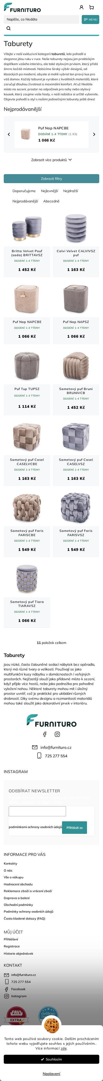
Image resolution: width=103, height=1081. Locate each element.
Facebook (44, 734)
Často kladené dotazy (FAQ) (24, 918)
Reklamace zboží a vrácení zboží (28, 891)
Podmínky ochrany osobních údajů (28, 911)
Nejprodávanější (25, 201)
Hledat (10, 28)
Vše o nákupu (13, 877)
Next (94, 134)
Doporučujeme (24, 191)
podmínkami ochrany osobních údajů (35, 827)
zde (64, 1048)
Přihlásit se (74, 828)
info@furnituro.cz (56, 747)
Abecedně (51, 201)
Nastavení (51, 1073)
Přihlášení (11, 939)
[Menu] (90, 19)
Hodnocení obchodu (18, 884)
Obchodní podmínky (18, 905)
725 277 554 (56, 756)
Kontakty (10, 863)
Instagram (57, 734)
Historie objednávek (18, 953)
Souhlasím (54, 1059)
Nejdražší (70, 191)
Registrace (12, 946)
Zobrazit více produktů (49, 160)
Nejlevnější (49, 191)
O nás (8, 870)
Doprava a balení (17, 898)
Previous (9, 134)
